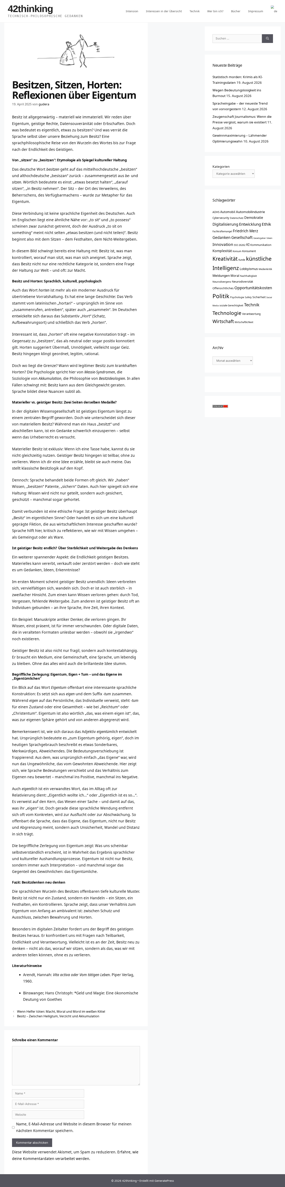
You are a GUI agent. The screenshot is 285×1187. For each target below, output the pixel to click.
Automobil (227, 212)
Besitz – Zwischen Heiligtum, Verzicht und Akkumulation (58, 1016)
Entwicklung (250, 224)
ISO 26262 (239, 245)
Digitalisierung (225, 224)
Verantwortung (251, 314)
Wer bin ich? (215, 11)
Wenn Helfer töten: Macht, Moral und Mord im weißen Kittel (61, 1011)
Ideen (269, 238)
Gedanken (221, 237)
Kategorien (221, 166)
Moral (235, 275)
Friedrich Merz (245, 230)
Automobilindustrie (250, 212)
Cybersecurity (220, 218)
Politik (220, 296)
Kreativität (225, 258)
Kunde (241, 259)
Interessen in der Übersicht (164, 11)
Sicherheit (259, 297)
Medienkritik (265, 269)
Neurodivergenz (221, 281)
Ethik (266, 224)
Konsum (237, 251)
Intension (132, 11)
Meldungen (221, 275)
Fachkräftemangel (222, 231)
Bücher (235, 11)
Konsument (249, 251)
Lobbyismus (249, 268)
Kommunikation (260, 245)
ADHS (215, 212)
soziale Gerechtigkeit (231, 305)
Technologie (226, 312)
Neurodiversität (242, 281)
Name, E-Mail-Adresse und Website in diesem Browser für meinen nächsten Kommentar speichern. (73, 1127)
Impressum (255, 11)
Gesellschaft (242, 237)
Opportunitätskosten (253, 287)
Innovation (222, 244)
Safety (248, 297)
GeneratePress (164, 1181)
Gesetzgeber (259, 238)
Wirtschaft (223, 321)
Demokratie (253, 217)
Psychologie (237, 297)
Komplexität (222, 250)
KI (248, 244)
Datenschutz (237, 217)
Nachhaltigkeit (248, 276)
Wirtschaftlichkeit (244, 322)
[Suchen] (267, 38)
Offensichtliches (223, 288)
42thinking (30, 8)
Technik (195, 11)
